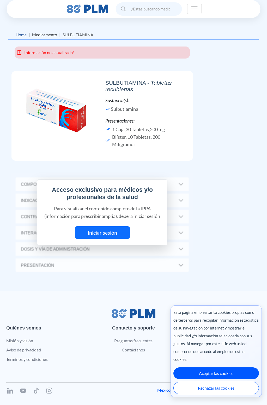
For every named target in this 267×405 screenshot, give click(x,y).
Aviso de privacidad (23, 349)
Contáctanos (133, 349)
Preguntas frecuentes (133, 340)
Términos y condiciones (27, 359)
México (164, 389)
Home (21, 34)
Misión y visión (19, 340)
